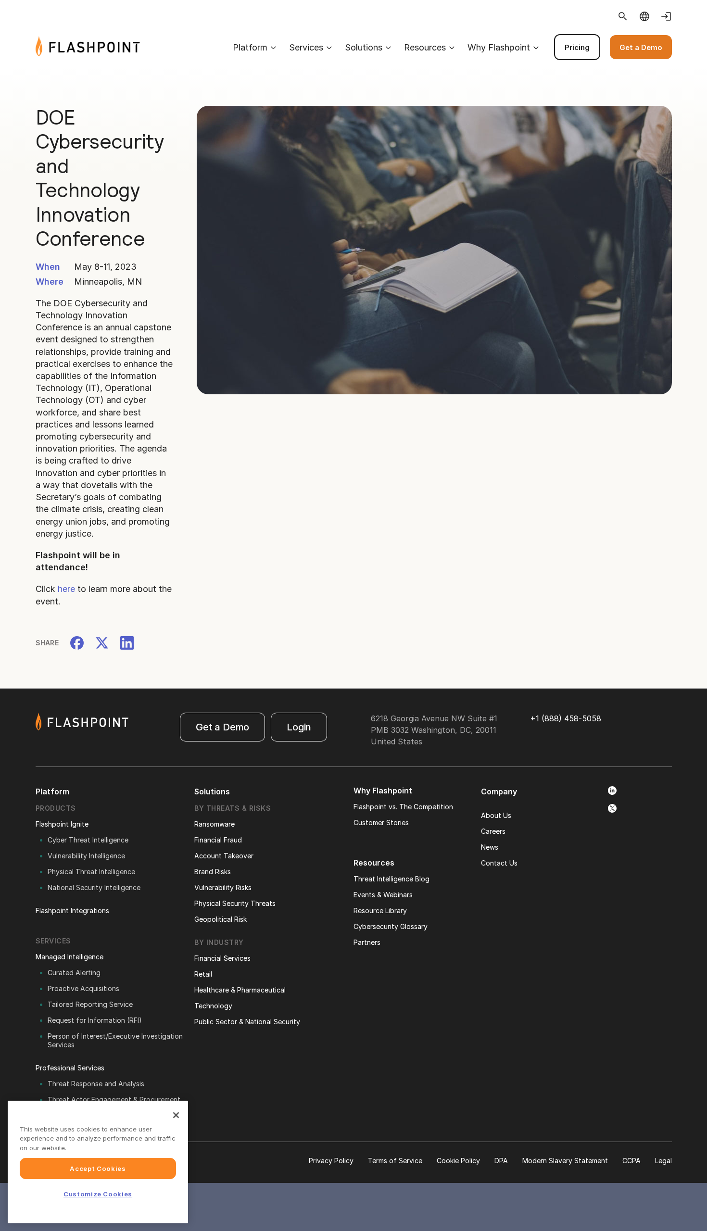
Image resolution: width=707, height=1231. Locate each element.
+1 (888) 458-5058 (565, 718)
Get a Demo (640, 47)
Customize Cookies (97, 1194)
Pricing (577, 47)
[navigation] (405, 47)
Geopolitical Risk (220, 919)
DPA (501, 1160)
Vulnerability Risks (223, 887)
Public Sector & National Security (247, 1021)
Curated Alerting (74, 972)
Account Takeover (223, 856)
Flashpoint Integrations (72, 910)
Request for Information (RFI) (95, 1020)
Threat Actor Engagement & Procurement (114, 1099)
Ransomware (214, 824)
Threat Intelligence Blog (391, 879)
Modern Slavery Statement (565, 1160)
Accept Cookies (98, 1168)
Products (56, 808)
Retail (203, 974)
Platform (250, 47)
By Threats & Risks (232, 808)
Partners (367, 942)
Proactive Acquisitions (83, 988)
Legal (663, 1160)
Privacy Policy (331, 1160)
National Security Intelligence (94, 887)
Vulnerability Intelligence (86, 856)
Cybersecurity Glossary (391, 926)
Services (306, 47)
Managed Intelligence (69, 957)
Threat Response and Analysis (96, 1084)
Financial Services (222, 958)
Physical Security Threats (235, 903)
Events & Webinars (383, 895)
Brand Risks (212, 871)
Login (299, 727)
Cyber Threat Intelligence (88, 840)
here (66, 589)
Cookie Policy (458, 1160)
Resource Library (380, 910)
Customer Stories (381, 822)
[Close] (176, 1115)
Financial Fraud (218, 840)
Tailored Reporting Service (90, 1004)
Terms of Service (395, 1160)
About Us (496, 815)
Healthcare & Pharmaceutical (240, 990)
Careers (493, 831)
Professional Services (70, 1068)
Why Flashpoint (498, 47)
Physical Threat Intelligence (91, 871)
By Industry (219, 942)
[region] (98, 1162)
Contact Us (499, 863)
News (489, 847)
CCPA (631, 1160)
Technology (213, 1006)
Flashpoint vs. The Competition (403, 807)
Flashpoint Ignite (62, 824)
